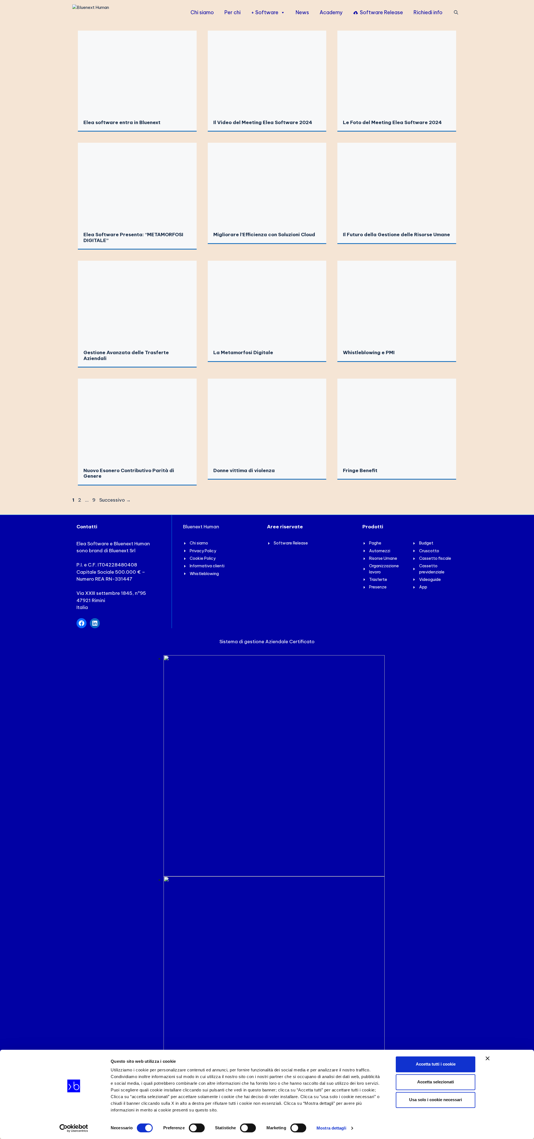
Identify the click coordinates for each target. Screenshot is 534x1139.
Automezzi (379, 550)
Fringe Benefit (360, 470)
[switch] (197, 1127)
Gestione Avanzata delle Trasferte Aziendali (126, 355)
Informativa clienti (207, 565)
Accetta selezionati (435, 1081)
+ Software (264, 12)
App (423, 587)
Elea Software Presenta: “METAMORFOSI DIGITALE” (133, 237)
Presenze (378, 587)
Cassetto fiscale (435, 558)
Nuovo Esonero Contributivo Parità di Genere (128, 473)
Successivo (115, 500)
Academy (331, 12)
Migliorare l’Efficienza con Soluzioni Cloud (264, 234)
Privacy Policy (203, 550)
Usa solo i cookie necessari (435, 1099)
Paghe (375, 543)
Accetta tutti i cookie (436, 1064)
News (302, 12)
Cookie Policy (203, 558)
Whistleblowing (204, 573)
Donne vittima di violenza (244, 470)
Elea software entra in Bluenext (121, 122)
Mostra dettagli (331, 1128)
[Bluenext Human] (90, 11)
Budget (426, 543)
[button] (456, 12)
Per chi (232, 12)
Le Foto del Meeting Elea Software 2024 (392, 122)
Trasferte (378, 579)
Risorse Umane (383, 558)
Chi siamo (202, 12)
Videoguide (430, 579)
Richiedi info (428, 12)
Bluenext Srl (122, 551)
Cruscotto (429, 550)
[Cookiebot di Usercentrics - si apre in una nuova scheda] (74, 1128)
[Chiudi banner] (488, 1058)
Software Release (381, 12)
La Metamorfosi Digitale (243, 352)
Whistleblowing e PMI (369, 352)
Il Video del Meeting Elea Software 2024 (262, 122)
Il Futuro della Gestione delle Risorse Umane (396, 234)
